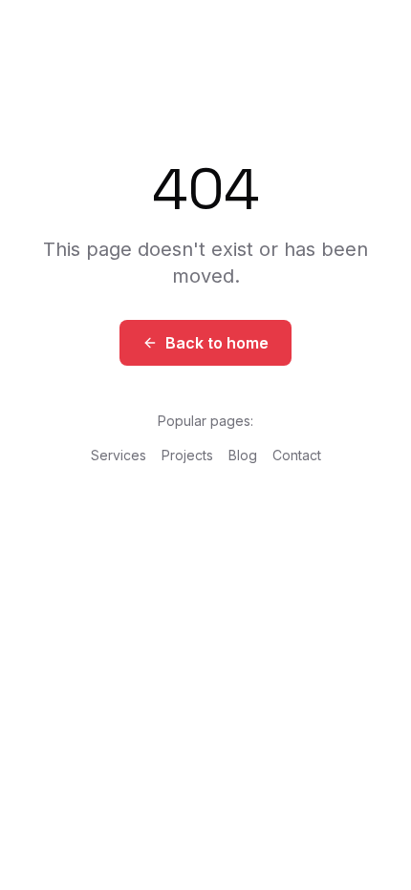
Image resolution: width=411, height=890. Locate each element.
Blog (242, 455)
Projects (187, 455)
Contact (296, 455)
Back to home (217, 342)
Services (118, 455)
